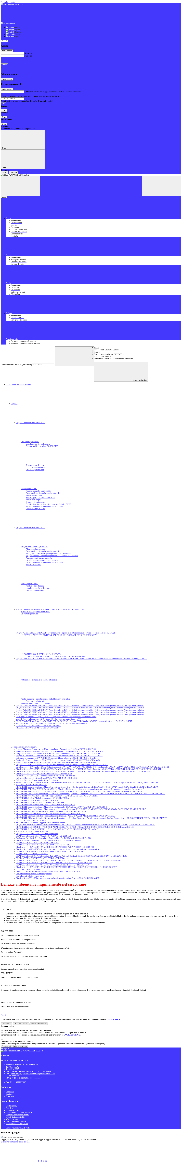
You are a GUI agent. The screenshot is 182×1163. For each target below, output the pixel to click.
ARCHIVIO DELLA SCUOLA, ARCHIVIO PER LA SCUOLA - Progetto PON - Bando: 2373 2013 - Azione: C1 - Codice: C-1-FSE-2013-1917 (74, 721)
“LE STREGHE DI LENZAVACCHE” (31, 785)
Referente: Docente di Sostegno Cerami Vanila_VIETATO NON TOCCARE (46, 778)
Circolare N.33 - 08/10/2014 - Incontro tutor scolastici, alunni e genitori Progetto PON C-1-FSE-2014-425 (57, 878)
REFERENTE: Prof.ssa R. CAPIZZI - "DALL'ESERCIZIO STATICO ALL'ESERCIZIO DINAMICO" (57, 829)
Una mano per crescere (35, 470)
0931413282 (14, 1067)
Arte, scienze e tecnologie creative (34, 547)
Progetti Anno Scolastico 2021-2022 (30, 528)
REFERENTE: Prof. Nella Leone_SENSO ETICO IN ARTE (40, 802)
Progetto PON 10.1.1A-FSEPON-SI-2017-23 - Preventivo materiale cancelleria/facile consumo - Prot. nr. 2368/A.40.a (62, 765)
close (4, 197)
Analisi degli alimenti (34, 495)
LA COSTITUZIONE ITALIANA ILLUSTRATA (41, 654)
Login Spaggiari (64, 96)
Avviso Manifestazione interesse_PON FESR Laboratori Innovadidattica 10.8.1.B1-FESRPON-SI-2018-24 (58, 760)
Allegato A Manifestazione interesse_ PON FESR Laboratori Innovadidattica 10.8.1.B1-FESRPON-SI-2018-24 (59, 751)
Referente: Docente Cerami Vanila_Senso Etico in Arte (37, 780)
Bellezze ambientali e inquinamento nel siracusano (45, 506)
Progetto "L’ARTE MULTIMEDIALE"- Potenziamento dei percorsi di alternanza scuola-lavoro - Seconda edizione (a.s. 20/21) (66, 633)
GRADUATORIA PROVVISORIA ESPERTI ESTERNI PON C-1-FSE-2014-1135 (49, 851)
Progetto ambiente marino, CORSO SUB (42, 446)
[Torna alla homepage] (91, 175)
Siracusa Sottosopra (33, 565)
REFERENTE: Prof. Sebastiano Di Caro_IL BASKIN (37, 800)
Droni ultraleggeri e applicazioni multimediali (43, 493)
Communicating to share (35, 509)
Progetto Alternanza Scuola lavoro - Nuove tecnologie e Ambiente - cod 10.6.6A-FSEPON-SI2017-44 (56, 749)
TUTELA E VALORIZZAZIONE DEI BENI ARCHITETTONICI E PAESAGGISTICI (51, 723)
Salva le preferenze (20, 1046)
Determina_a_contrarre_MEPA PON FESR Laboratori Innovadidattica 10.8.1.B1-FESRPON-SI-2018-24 (57, 758)
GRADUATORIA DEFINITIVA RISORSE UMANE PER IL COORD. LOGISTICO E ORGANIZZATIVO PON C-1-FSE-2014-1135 (70, 860)
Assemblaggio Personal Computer (39, 558)
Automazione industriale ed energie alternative (39, 680)
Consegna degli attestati (35, 701)
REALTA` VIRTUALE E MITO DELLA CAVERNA (37, 728)
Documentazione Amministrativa (24, 747)
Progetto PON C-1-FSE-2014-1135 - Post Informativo (37, 834)
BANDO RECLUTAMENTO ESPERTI (32, 854)
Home (96, 347)
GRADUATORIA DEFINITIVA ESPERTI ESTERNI (37, 842)
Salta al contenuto (8, 2)
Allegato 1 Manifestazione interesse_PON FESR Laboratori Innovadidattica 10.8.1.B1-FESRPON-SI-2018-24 (59, 756)
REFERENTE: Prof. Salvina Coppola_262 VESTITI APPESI (40, 822)
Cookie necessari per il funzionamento (16, 1041)
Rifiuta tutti (21, 1024)
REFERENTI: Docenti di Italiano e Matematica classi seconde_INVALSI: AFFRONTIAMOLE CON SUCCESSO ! (62, 807)
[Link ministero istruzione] (12, 4)
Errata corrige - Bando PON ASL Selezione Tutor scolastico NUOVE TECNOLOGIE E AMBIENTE (56, 762)
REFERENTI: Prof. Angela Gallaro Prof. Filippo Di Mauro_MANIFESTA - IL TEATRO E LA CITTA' (57, 796)
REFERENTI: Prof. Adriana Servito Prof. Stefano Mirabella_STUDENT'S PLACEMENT (51, 811)
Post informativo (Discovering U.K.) (30, 876)
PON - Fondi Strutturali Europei (106, 350)
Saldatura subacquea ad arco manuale (35, 703)
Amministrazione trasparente (17, 1124)
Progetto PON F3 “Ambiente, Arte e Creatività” (34, 831)
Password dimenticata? (10, 60)
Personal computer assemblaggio (38, 491)
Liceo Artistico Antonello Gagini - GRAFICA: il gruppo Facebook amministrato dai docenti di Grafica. (56, 717)
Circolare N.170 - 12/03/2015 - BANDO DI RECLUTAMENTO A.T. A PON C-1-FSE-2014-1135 (55, 847)
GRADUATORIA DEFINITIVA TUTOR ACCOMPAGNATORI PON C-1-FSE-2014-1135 (53, 865)
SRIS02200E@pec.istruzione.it (33, 1073)
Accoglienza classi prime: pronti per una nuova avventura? (48, 553)
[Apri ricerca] (161, 186)
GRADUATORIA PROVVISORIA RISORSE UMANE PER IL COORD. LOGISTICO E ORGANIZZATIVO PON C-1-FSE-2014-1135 (71, 856)
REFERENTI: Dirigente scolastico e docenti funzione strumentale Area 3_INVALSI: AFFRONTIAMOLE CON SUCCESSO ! (66, 816)
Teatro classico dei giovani (36, 465)
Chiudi (4, 110)
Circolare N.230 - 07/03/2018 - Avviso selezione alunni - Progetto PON (44, 773)
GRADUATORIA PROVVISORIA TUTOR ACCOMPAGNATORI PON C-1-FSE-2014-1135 (54, 863)
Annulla (4, 172)
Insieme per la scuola (29, 584)
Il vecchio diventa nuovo (35, 502)
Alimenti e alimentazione (35, 549)
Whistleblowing (12, 1119)
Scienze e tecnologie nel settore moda (35, 611)
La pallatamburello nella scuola (38, 444)
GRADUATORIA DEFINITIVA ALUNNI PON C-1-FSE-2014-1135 (43, 836)
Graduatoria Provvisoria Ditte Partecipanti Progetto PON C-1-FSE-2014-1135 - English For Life (53, 838)
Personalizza (6, 1024)
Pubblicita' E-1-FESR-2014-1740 (29, 869)
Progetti (97, 352)
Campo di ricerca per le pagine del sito (16, 365)
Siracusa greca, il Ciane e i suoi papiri (40, 497)
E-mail (27, 92)
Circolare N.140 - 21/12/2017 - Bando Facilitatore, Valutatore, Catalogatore (45, 776)
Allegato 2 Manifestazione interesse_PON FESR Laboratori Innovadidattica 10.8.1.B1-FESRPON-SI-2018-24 (59, 753)
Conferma (13, 172)
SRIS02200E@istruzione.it (32, 1071)
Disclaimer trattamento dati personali (15, 1142)
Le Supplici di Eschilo (39, 467)
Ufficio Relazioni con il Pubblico (19, 1112)
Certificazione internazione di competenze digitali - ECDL (48, 504)
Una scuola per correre (30, 442)
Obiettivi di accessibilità (15, 1117)
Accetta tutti (39, 1024)
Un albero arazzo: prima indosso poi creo (42, 560)
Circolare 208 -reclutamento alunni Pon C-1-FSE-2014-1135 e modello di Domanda (48, 840)
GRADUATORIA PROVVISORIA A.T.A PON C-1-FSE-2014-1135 (43, 845)
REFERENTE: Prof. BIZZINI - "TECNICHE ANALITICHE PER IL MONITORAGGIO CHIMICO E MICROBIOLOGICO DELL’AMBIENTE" (75, 827)
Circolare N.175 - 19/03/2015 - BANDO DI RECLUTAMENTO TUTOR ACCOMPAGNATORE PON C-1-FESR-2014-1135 (66, 867)
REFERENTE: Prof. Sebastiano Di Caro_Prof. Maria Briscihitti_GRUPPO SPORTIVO (50, 814)
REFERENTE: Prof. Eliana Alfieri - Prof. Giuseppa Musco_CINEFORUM (45, 805)
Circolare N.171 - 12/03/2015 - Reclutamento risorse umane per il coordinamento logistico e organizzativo (57, 849)
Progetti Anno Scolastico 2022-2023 (108, 354)
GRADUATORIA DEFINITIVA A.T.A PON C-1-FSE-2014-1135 (42, 858)
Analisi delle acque (33, 500)
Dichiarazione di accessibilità (17, 1115)
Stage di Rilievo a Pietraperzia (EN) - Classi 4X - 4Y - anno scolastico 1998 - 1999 (48, 719)
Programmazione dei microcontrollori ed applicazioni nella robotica (52, 556)
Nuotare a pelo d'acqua (35, 586)
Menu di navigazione (139, 380)
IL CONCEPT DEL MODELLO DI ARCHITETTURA (38, 726)
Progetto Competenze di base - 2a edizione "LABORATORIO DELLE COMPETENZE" (51, 609)
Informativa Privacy (13, 1110)
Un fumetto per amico (29, 614)
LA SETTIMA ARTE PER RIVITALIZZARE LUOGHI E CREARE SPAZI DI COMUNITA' (59, 635)
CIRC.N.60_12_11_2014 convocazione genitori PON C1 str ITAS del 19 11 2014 (48, 871)
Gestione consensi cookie (16, 1121)
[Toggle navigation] (20, 186)
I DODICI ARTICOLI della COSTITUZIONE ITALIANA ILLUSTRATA (55, 656)
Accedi (4, 41)
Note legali (10, 1108)
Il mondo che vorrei (101, 356)
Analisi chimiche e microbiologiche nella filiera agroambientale (45, 699)
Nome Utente (29, 53)
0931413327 (14, 1069)
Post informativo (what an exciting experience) (34, 874)
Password (28, 56)
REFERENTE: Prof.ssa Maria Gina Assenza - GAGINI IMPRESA (42, 798)
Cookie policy (11, 1106)
